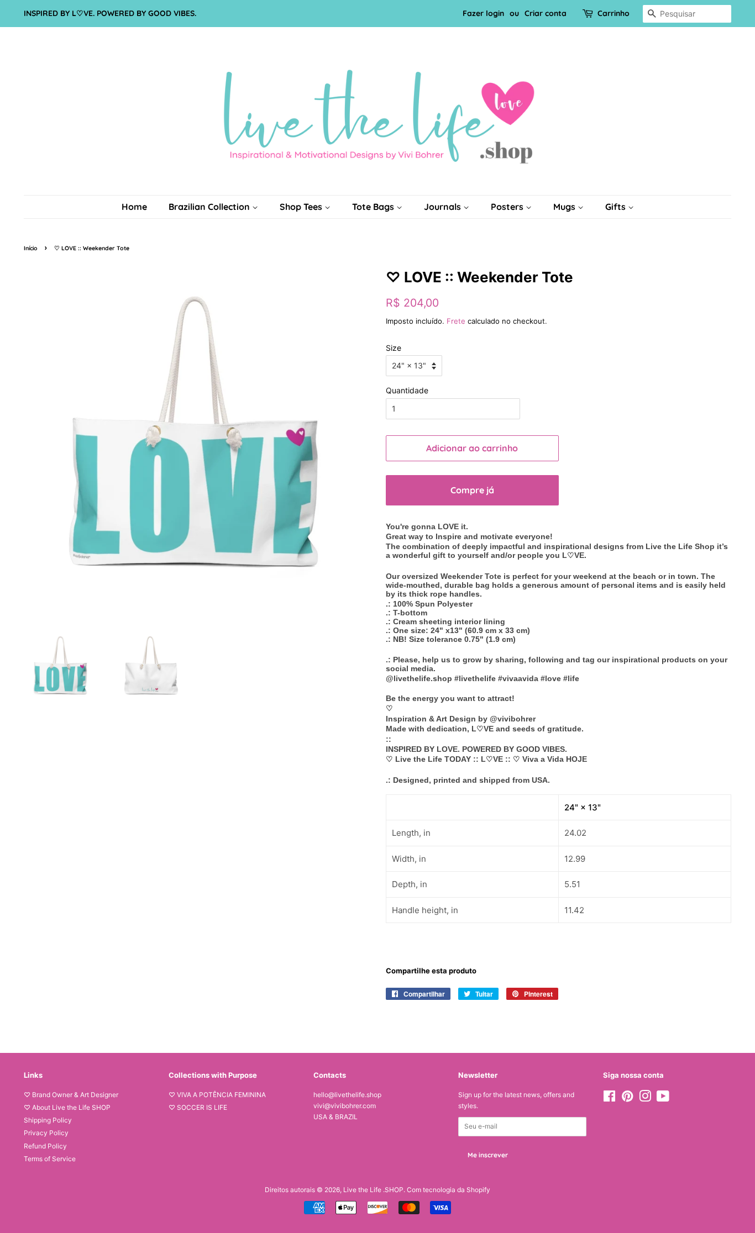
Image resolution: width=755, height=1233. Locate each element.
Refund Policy (45, 1146)
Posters (508, 206)
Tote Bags (374, 206)
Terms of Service (50, 1159)
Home (134, 206)
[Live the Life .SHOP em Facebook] (609, 1098)
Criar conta (546, 13)
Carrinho (613, 13)
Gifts (616, 206)
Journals (443, 206)
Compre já (472, 490)
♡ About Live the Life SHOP (67, 1107)
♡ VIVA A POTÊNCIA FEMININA (217, 1094)
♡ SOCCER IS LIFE (198, 1107)
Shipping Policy (48, 1120)
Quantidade (407, 390)
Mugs (565, 206)
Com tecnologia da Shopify (448, 1189)
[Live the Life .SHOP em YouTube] (663, 1098)
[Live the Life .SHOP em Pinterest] (627, 1098)
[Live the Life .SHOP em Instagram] (645, 1098)
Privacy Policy (46, 1133)
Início (31, 248)
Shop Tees (302, 206)
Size (393, 347)
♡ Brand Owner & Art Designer (71, 1094)
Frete (456, 321)
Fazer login (483, 13)
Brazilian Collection (210, 206)
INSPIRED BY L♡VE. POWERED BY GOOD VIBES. (110, 13)
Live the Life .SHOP (373, 1189)
